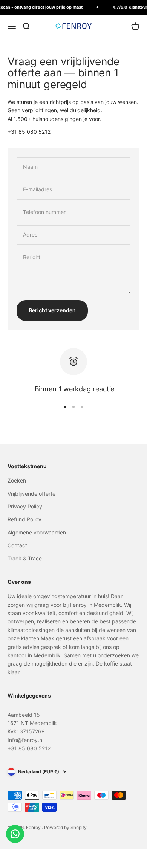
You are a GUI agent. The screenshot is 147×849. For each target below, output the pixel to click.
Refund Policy (24, 519)
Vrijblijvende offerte (31, 493)
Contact (17, 545)
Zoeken (17, 480)
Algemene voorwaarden (37, 532)
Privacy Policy (25, 506)
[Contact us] (15, 834)
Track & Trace (25, 558)
